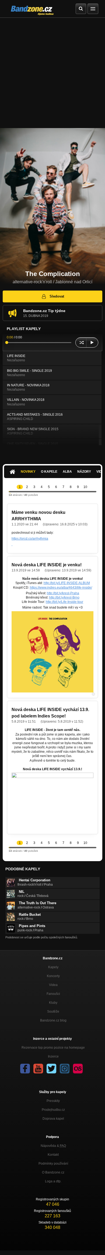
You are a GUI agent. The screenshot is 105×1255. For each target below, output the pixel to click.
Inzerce (53, 1056)
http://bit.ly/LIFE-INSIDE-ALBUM (67, 583)
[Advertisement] (52, 72)
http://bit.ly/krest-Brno (64, 597)
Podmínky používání (53, 1163)
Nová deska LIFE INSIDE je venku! (47, 565)
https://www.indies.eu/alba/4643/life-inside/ (61, 587)
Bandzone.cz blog (53, 1020)
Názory (84, 471)
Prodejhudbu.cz (53, 1110)
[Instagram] (64, 1068)
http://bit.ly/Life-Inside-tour (64, 602)
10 (85, 487)
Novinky (28, 471)
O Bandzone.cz (53, 1172)
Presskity (53, 1101)
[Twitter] (51, 1068)
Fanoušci (53, 994)
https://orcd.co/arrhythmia (30, 538)
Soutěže (53, 1011)
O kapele (49, 471)
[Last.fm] (78, 1068)
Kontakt (53, 1155)
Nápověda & (53, 1146)
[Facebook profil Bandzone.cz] (25, 1068)
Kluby (53, 1003)
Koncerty (53, 976)
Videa (53, 985)
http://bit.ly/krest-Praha (63, 593)
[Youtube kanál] (38, 1068)
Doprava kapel (53, 1118)
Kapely (53, 967)
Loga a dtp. (53, 1181)
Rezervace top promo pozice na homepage (53, 1047)
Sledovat (57, 296)
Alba (67, 471)
